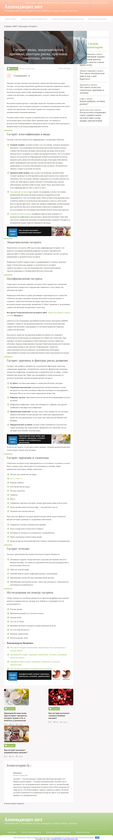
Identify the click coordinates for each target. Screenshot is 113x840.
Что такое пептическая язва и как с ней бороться (92, 76)
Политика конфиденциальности (75, 3)
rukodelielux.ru (57, 839)
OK (97, 837)
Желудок (23, 26)
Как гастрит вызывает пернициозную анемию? (31, 669)
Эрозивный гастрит (19, 192)
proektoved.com (71, 839)
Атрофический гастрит (20, 214)
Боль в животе (16, 478)
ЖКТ (15, 26)
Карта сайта (31, 3)
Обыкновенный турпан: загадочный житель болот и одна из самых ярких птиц (92, 60)
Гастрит (32, 26)
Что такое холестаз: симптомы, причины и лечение (92, 90)
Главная (7, 26)
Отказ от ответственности (49, 3)
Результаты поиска (99, 3)
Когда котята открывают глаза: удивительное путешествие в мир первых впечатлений (93, 116)
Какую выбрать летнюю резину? (92, 102)
